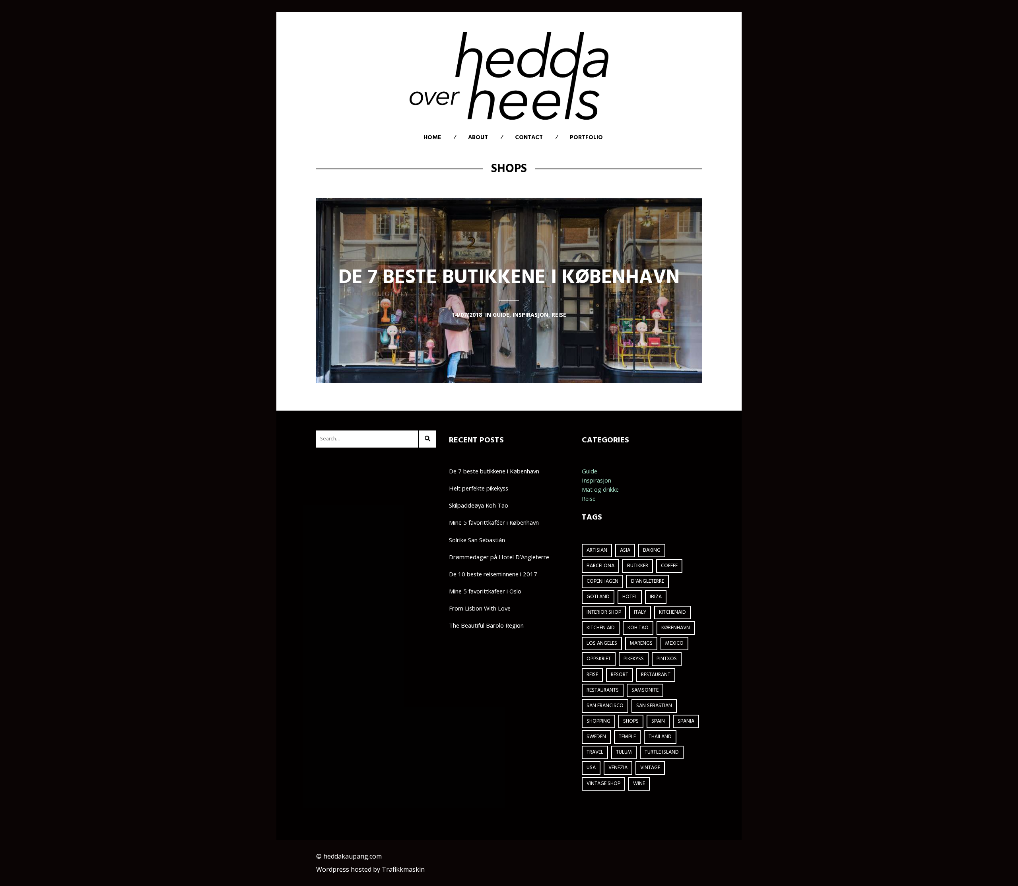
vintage (650, 768)
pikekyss (634, 659)
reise (592, 675)
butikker (637, 566)
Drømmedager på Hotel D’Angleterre (499, 557)
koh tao (638, 628)
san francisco (605, 706)
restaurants (603, 690)
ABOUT (478, 137)
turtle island (662, 752)
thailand (660, 737)
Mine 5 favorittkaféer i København (494, 522)
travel (595, 752)
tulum (624, 752)
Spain (658, 721)
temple (627, 737)
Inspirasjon (596, 480)
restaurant (655, 675)
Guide (589, 471)
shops (631, 721)
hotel (629, 597)
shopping (598, 721)
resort (619, 675)
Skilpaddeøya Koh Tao (478, 505)
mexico (674, 643)
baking (652, 550)
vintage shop (603, 783)
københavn (675, 628)
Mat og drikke (600, 489)
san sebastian (654, 706)
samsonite (645, 690)
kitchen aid (601, 628)
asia (625, 550)
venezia (618, 768)
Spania (686, 721)
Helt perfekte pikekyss (478, 488)
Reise (589, 498)
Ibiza (656, 597)
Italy (640, 612)
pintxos (667, 659)
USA (591, 768)
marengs (641, 643)
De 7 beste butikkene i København (494, 471)
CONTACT (529, 137)
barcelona (600, 566)
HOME (432, 137)
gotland (598, 597)
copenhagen (602, 581)
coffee (669, 566)
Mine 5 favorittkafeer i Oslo (485, 591)
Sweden (596, 737)
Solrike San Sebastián (477, 540)
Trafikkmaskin (403, 869)
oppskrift (599, 659)
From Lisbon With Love (480, 608)
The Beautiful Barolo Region (486, 625)
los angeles (602, 643)
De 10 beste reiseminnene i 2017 (493, 574)
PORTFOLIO (586, 137)
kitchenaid (672, 612)
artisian (597, 550)
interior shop (604, 612)
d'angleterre (647, 581)
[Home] (509, 76)
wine (639, 783)
